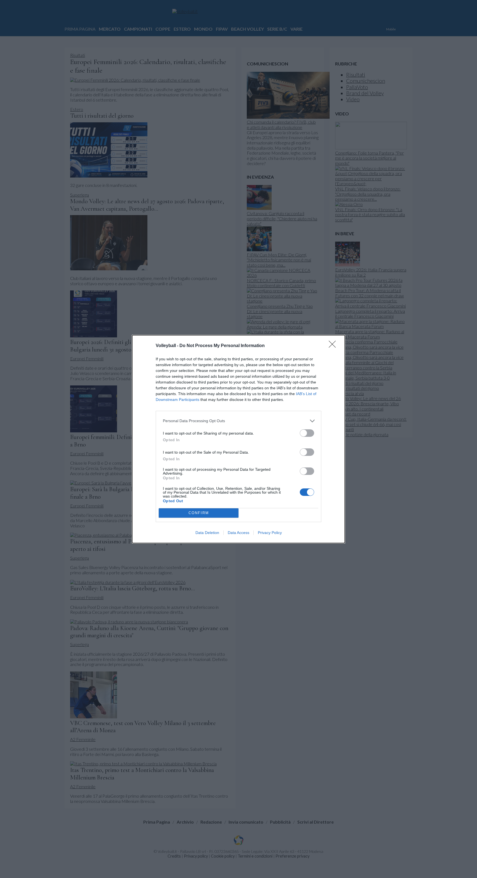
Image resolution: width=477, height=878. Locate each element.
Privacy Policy (270, 532)
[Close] (334, 346)
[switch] (307, 433)
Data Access (238, 532)
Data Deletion (207, 532)
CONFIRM (199, 513)
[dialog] (238, 439)
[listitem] (238, 421)
